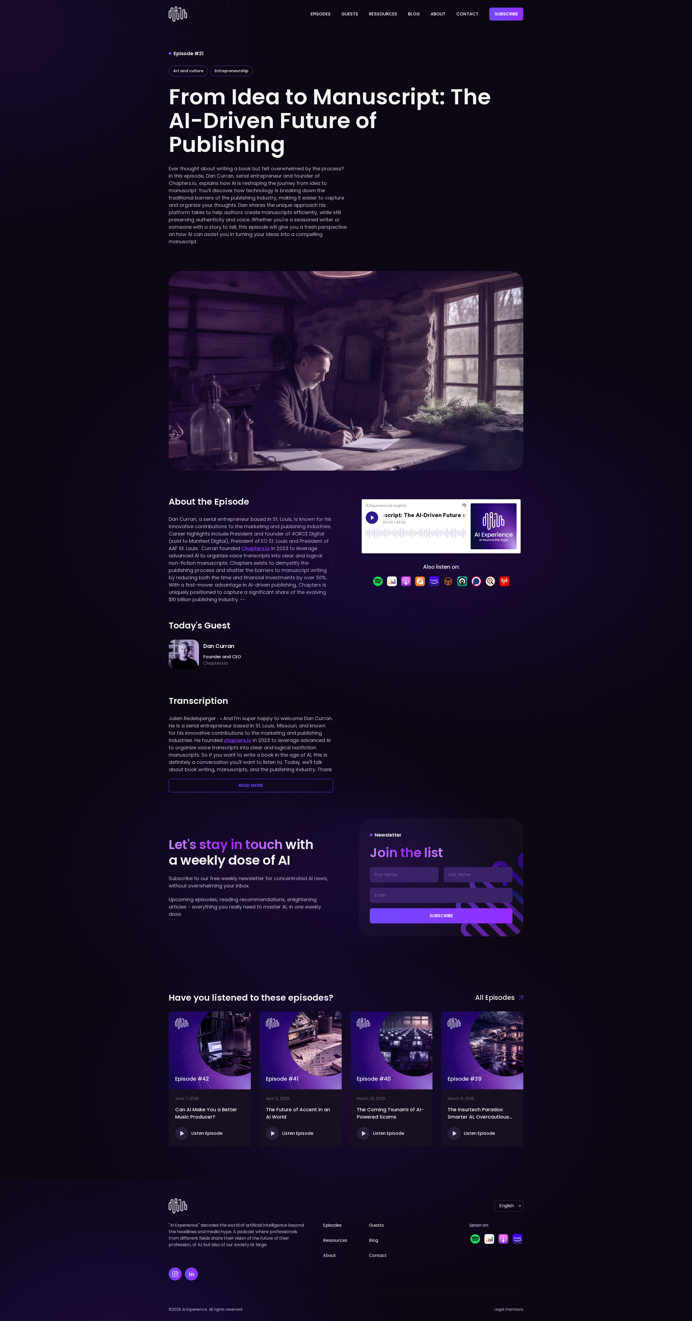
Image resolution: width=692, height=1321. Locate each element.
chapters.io (237, 740)
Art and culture (188, 71)
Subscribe (506, 14)
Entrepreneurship (231, 71)
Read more (251, 785)
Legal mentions (508, 1309)
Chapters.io (255, 548)
